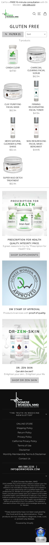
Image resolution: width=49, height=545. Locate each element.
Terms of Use (24, 445)
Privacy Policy (24, 437)
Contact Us (24, 458)
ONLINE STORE (24, 424)
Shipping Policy (25, 428)
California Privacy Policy (24, 441)
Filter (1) (15, 34)
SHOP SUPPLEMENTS (24, 255)
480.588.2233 (28, 5)
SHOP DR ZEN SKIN (24, 380)
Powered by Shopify (24, 523)
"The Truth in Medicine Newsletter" (24, 414)
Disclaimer (24, 450)
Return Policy (25, 432)
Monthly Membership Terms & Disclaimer (24, 454)
